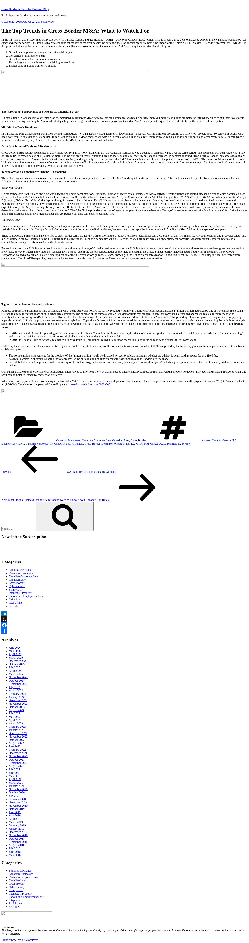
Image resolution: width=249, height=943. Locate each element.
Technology (173, 443)
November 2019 (18, 805)
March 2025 (16, 674)
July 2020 (14, 795)
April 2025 (15, 670)
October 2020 (17, 792)
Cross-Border (138, 440)
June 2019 (15, 812)
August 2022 (16, 743)
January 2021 (16, 785)
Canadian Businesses (68, 440)
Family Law (16, 589)
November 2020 (18, 789)
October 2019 (17, 808)
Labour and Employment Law (26, 596)
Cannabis (77, 443)
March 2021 (16, 782)
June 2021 (15, 772)
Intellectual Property (20, 592)
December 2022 (18, 733)
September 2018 (18, 841)
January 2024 (16, 697)
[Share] (124, 631)
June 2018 (15, 851)
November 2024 (18, 677)
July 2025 (14, 667)
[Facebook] (124, 625)
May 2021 (15, 776)
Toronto (186, 443)
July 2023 (14, 713)
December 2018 (18, 831)
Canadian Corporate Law (96, 440)
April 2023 (15, 720)
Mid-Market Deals (154, 443)
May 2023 (15, 716)
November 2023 (18, 703)
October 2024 (17, 680)
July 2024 (14, 687)
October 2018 (17, 838)
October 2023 (17, 706)
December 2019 (18, 802)
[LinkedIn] (124, 613)
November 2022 (18, 736)
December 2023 (18, 700)
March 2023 (16, 723)
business (205, 440)
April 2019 (15, 818)
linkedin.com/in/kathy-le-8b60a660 (90, 384)
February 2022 (17, 749)
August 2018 (16, 845)
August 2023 (16, 710)
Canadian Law (120, 440)
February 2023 (17, 726)
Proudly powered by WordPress (19, 939)
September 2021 (18, 762)
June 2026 (15, 647)
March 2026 (16, 657)
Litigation (14, 599)
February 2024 (17, 693)
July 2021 (14, 769)
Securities (14, 606)
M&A (139, 443)
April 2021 (15, 779)
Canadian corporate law (39, 443)
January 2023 (16, 729)
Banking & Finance (20, 569)
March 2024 (16, 690)
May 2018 (15, 855)
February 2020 (17, 799)
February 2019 (17, 825)
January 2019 (16, 828)
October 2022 (17, 739)
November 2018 (18, 835)
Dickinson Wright (111, 443)
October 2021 (17, 759)
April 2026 (15, 654)
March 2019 (16, 822)
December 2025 (18, 660)
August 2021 (16, 766)
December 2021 (18, 753)
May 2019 (15, 815)
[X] (124, 619)
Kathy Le (48, 21)
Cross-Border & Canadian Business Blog (25, 9)
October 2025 (17, 664)
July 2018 (14, 848)
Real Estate (15, 602)
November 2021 (18, 756)
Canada (216, 440)
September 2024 (18, 683)
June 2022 (15, 746)
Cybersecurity (17, 586)
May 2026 (15, 650)
